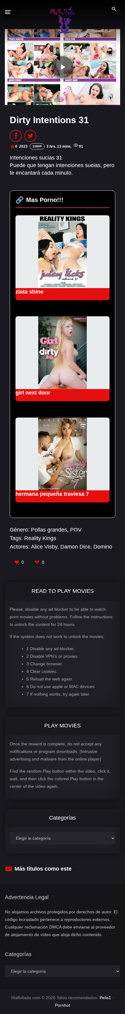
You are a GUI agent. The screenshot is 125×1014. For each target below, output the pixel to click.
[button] (62, 67)
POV (76, 530)
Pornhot (62, 1005)
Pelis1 (105, 997)
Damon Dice (75, 547)
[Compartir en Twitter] (30, 136)
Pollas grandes (49, 530)
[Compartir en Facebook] (16, 136)
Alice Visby (44, 547)
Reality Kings (40, 538)
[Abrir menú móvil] (11, 12)
